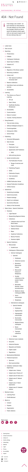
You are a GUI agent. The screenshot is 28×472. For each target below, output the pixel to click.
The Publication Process (15, 160)
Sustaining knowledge (13, 192)
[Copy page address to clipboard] (15, 423)
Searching (7, 51)
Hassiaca (9, 211)
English (24, 1)
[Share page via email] (2, 423)
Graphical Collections (17, 234)
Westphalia (18, 300)
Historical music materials (16, 339)
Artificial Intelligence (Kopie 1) (15, 126)
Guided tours (14, 247)
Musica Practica (15, 236)
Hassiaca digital (15, 239)
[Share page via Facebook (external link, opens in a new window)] (11, 423)
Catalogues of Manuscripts (16, 250)
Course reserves (11, 112)
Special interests (17, 305)
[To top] (24, 465)
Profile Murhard (11, 397)
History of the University (13, 205)
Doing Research (9, 120)
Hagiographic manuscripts (18, 314)
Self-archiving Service (15, 155)
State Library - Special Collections (14, 208)
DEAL (12, 152)
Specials (15, 255)
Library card (10, 75)
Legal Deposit (12, 213)
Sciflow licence (11, 187)
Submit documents (12, 195)
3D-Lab (11, 99)
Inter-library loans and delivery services (15, 86)
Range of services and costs (17, 164)
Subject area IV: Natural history (15, 379)
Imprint (4, 453)
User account (8, 48)
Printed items (10, 54)
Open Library (12, 102)
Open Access (10, 142)
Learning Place (11, 394)
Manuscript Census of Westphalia (18, 271)
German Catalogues (16, 253)
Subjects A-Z (10, 64)
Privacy (4, 449)
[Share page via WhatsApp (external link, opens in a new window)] (7, 423)
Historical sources (20, 261)
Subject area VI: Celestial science (15, 388)
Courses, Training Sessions (14, 117)
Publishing (8, 136)
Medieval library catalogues (19, 323)
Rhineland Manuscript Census (18, 265)
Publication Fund (13, 147)
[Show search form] (13, 2)
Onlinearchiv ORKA (12, 131)
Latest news (8, 46)
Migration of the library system (15, 70)
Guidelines (12, 178)
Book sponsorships (14, 363)
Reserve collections (12, 82)
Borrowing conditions (13, 72)
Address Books (15, 228)
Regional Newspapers (17, 226)
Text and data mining (13, 123)
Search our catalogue (13, 200)
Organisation (10, 408)
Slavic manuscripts (18, 296)
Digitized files (18, 311)
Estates (15, 336)
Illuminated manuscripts (18, 319)
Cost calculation (13, 176)
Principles (11, 144)
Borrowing (7, 67)
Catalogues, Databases (13, 59)
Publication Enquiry (14, 173)
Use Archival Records (12, 203)
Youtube (5, 459)
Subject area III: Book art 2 (16, 375)
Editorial (5, 444)
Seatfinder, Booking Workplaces (14, 106)
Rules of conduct (11, 115)
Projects (9, 405)
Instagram (6, 461)
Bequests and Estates (15, 347)
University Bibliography (13, 139)
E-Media (9, 56)
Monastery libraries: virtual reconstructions (19, 286)
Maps (12, 231)
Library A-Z (5, 437)
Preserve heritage (11, 197)
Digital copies (12, 349)
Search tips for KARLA (13, 62)
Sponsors (11, 360)
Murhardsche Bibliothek (13, 355)
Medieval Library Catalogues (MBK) (20, 292)
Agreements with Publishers (16, 150)
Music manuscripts (18, 328)
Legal (4, 446)
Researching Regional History (17, 216)
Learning (7, 92)
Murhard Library (9, 392)
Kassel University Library (6, 10)
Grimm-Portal (10, 133)
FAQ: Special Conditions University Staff (15, 78)
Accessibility (10, 89)
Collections (12, 219)
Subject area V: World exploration (15, 383)
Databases (18, 258)
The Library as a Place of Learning (14, 96)
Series (10, 170)
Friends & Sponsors (12, 358)
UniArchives (8, 189)
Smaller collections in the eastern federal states (19, 279)
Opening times (6, 433)
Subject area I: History (15, 370)
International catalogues (17, 303)
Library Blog (5, 442)
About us (7, 400)
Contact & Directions (7, 435)
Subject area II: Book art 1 (16, 373)
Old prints (11, 341)
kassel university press (13, 158)
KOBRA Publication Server (14, 181)
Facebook (6, 456)
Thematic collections (18, 332)
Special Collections (12, 242)
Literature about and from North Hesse (18, 222)
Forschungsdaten (11, 128)
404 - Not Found (17, 10)
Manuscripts (12, 245)
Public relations (11, 411)
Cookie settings (6, 440)
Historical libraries (14, 344)
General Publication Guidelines (15, 184)
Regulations (12, 352)
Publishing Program (14, 168)
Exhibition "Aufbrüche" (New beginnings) (14, 366)
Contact (9, 403)
